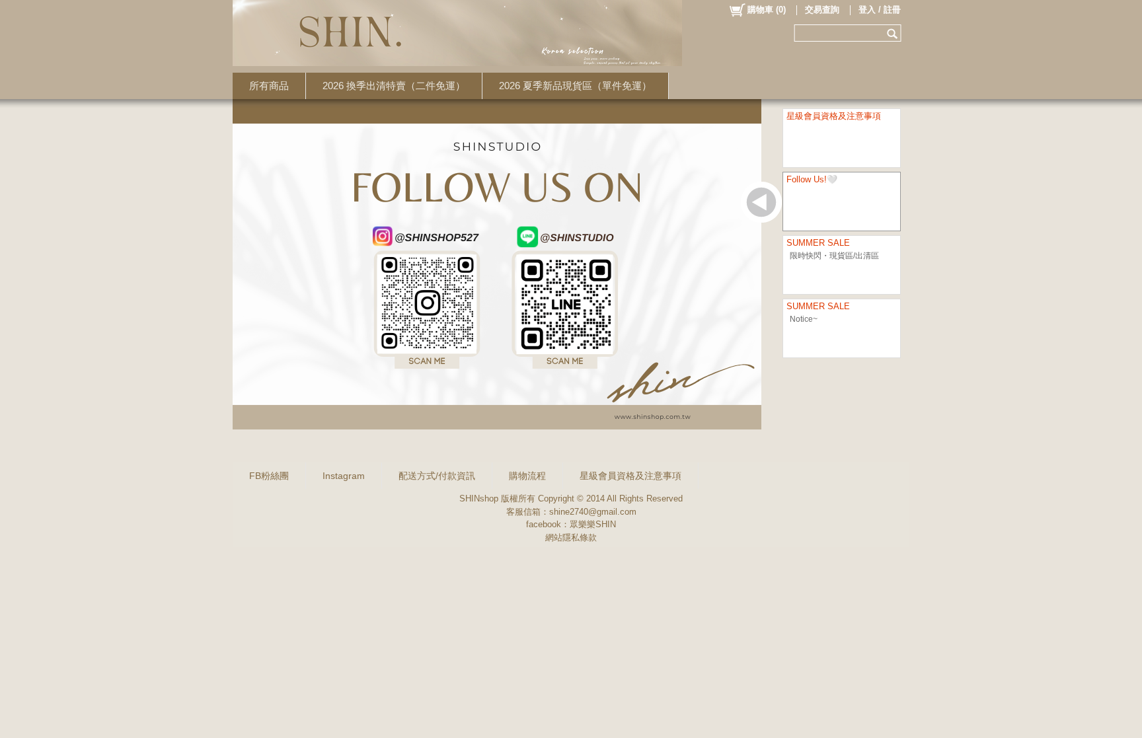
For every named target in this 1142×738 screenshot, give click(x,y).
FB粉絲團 (269, 475)
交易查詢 (822, 10)
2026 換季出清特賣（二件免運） (394, 85)
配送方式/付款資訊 (437, 475)
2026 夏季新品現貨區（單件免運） (575, 85)
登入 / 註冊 (879, 10)
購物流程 (527, 475)
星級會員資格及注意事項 (630, 475)
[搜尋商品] (894, 33)
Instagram (344, 475)
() (766, 10)
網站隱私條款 (571, 537)
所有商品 (269, 85)
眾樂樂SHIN (593, 524)
